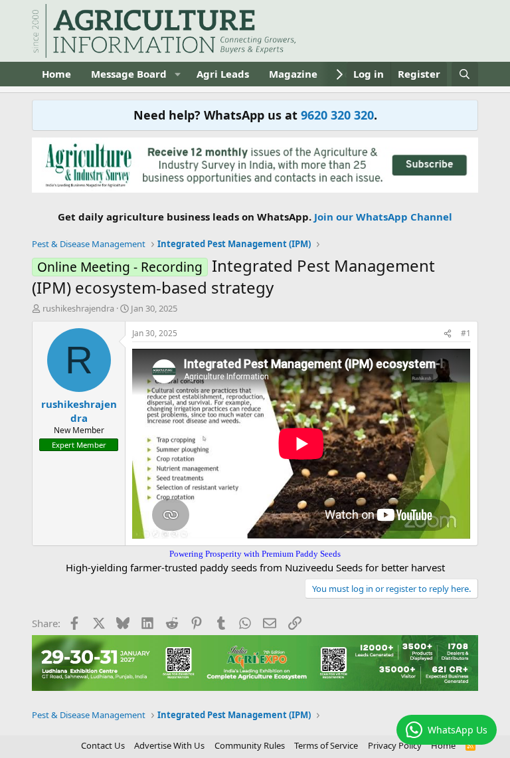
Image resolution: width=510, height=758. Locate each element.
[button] (177, 74)
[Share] (447, 333)
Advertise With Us (169, 745)
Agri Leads (223, 73)
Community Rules (249, 745)
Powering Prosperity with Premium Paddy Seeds (255, 554)
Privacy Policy (395, 745)
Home (56, 73)
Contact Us (103, 745)
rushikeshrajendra (78, 308)
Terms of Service (326, 745)
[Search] (464, 74)
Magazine (293, 73)
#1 (466, 333)
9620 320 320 (337, 115)
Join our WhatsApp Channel (383, 216)
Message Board (129, 73)
